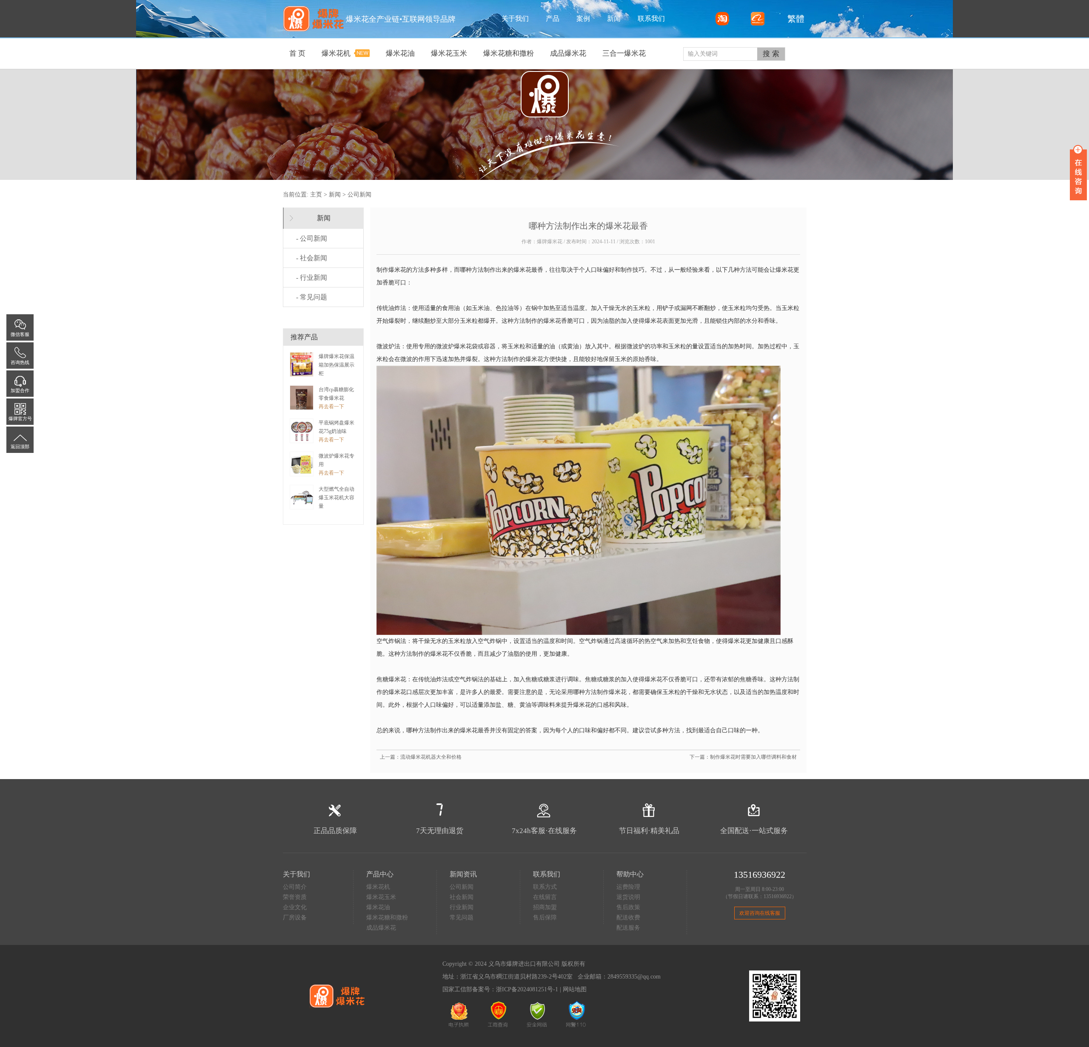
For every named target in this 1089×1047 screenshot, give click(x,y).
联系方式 (545, 887)
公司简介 (295, 887)
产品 (552, 18)
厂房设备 (295, 917)
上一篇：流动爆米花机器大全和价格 (421, 757)
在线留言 (545, 897)
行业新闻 (461, 907)
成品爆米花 (381, 928)
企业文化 (295, 907)
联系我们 (651, 18)
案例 (583, 18)
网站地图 (575, 989)
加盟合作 (20, 390)
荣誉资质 (295, 897)
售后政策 (628, 907)
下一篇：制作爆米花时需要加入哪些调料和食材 (743, 757)
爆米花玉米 (381, 897)
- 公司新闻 (311, 238)
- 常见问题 (311, 297)
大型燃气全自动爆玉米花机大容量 (336, 497)
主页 (316, 194)
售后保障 (545, 917)
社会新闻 (461, 897)
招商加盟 (545, 907)
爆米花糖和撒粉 (387, 917)
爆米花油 (378, 907)
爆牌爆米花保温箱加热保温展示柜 (336, 364)
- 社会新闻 (311, 258)
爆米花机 (378, 887)
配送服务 (628, 928)
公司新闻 (359, 194)
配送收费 (628, 917)
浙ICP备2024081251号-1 (527, 989)
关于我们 (515, 18)
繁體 (793, 18)
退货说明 (628, 897)
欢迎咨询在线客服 (759, 913)
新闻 (614, 18)
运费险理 (628, 887)
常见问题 (461, 917)
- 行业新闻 (311, 277)
